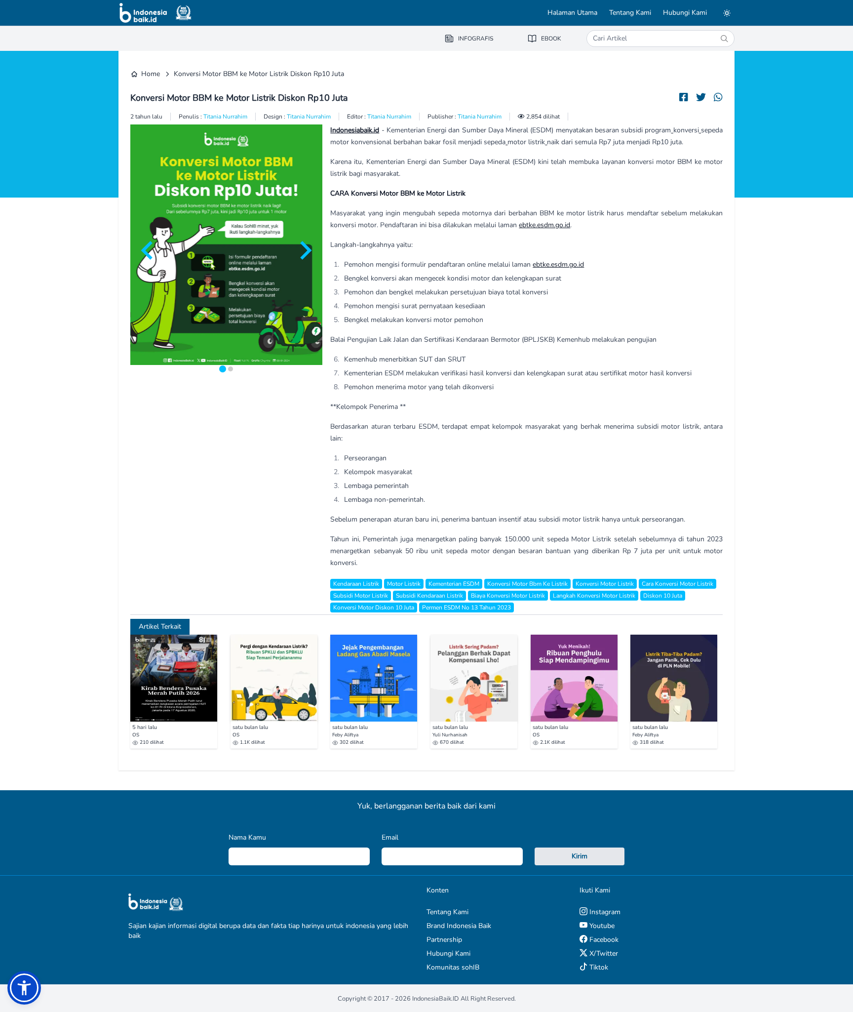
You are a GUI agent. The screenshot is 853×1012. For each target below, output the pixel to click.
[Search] (724, 38)
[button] (24, 987)
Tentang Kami (630, 12)
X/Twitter (602, 953)
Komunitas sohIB (452, 967)
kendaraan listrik (356, 584)
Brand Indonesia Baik (458, 926)
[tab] (222, 368)
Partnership (444, 939)
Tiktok (597, 967)
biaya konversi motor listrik (508, 596)
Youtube (601, 926)
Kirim (579, 856)
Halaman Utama (572, 12)
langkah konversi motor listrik (594, 596)
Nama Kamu (247, 837)
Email (390, 837)
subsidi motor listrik (360, 596)
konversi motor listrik (605, 584)
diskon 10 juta (662, 596)
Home (150, 74)
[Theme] (727, 13)
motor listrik (404, 584)
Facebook (603, 939)
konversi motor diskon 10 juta (373, 607)
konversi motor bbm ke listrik (527, 584)
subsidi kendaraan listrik (429, 596)
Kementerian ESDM (453, 584)
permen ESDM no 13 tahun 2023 (466, 607)
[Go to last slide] (148, 250)
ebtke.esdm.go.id (544, 225)
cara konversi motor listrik (677, 584)
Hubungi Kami (685, 12)
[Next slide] (304, 250)
